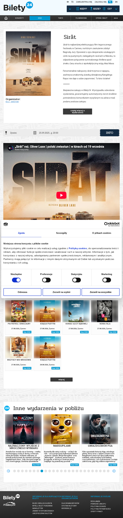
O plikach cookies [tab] (101, 233)
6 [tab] (34, 471)
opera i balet (101, 18)
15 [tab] (69, 471)
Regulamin (95, 501)
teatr (60, 18)
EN (116, 2)
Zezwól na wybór (61, 292)
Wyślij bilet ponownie (42, 506)
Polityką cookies (78, 248)
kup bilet (27, 332)
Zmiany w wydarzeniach (43, 511)
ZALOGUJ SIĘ (100, 2)
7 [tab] (38, 471)
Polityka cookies (98, 506)
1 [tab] (14, 471)
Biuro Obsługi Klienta (42, 503)
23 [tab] (100, 471)
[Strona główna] (18, 11)
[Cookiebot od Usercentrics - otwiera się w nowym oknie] (106, 224)
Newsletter (37, 508)
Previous (8, 471)
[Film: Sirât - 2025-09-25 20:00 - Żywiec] (28, 63)
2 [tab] (18, 471)
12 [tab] (57, 471)
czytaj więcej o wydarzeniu (77, 111)
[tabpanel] (23, 440)
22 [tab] (96, 471)
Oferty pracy (97, 511)
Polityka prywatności (101, 509)
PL (110, 2)
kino (40, 18)
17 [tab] (77, 471)
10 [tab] (49, 471)
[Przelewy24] (9, 507)
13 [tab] (61, 471)
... (116, 18)
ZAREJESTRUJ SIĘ (84, 2)
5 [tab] (30, 471)
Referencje (66, 508)
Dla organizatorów (70, 503)
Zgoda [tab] (21, 233)
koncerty (19, 18)
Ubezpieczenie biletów (42, 513)
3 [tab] (22, 471)
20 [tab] (88, 471)
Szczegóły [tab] (61, 233)
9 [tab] (45, 471)
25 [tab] (108, 471)
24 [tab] (104, 471)
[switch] (46, 280)
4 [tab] (26, 471)
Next (114, 471)
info (109, 132)
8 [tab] (42, 471)
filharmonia (81, 18)
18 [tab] (81, 471)
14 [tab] (65, 471)
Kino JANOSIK (12, 102)
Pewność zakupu (98, 504)
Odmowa (22, 292)
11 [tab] (53, 471)
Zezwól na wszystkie (100, 292)
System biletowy (69, 506)
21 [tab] (92, 471)
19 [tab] (84, 471)
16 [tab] (73, 471)
